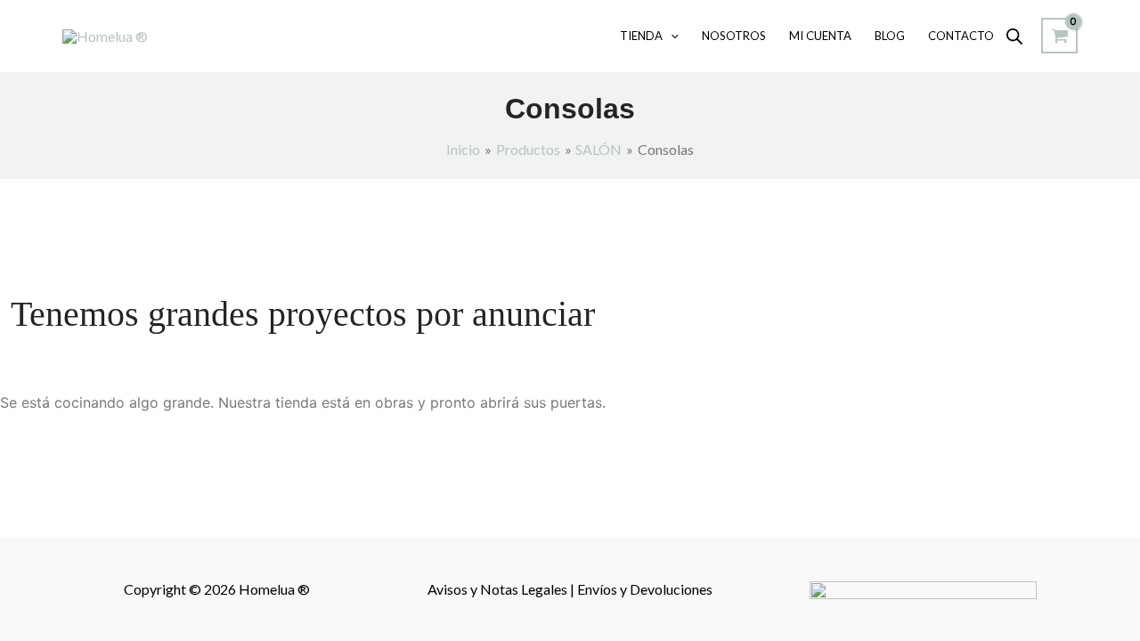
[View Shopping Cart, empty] (1059, 35)
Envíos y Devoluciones (644, 588)
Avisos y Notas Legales (499, 588)
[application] (671, 35)
